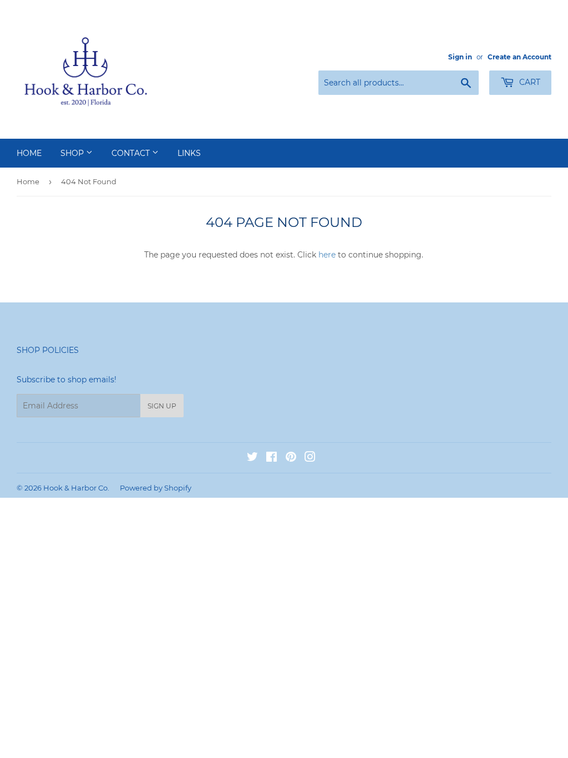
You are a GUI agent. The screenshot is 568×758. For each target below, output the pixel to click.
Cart (528, 82)
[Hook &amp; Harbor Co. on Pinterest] (291, 458)
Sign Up (162, 406)
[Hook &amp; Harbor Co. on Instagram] (310, 458)
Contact (131, 153)
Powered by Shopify (155, 487)
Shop (73, 153)
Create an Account (519, 57)
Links (189, 153)
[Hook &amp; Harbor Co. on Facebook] (271, 458)
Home (29, 153)
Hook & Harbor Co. (76, 487)
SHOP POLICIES (48, 350)
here (327, 255)
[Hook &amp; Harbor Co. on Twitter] (252, 458)
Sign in (460, 57)
